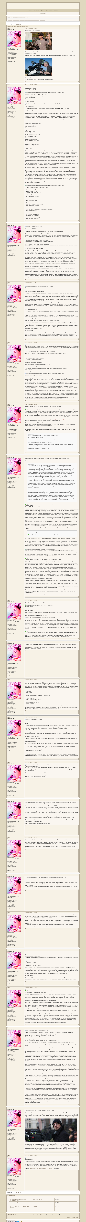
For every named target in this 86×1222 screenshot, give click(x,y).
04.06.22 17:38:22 (33, 1184)
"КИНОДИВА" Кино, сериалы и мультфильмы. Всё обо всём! (23, 20)
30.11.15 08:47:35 (33, 223)
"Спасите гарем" (31, 464)
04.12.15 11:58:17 (33, 282)
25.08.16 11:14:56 (33, 1016)
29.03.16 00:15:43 (33, 912)
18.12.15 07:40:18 (33, 762)
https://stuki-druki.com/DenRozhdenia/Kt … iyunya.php (41, 1197)
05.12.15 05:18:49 (33, 342)
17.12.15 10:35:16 (33, 717)
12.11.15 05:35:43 (33, 28)
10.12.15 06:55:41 (33, 404)
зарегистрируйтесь (24, 17)
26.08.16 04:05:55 (33, 1056)
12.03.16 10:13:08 (33, 837)
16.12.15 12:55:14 (33, 642)
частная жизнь (31, 434)
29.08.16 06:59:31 (33, 1137)
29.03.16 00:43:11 (33, 950)
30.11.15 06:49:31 (33, 84)
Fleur (8, 28)
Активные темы (43, 13)
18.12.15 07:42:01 (33, 799)
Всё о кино (42, 20)
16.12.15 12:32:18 (33, 600)
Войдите (16, 17)
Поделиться (27, 28)
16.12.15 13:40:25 (33, 679)
